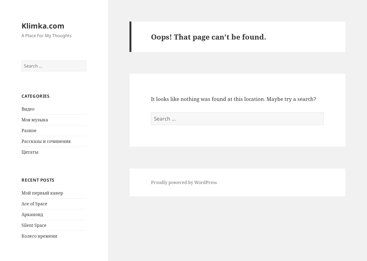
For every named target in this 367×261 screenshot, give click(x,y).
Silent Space (33, 225)
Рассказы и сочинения (46, 141)
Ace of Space (34, 204)
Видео (27, 109)
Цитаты (29, 152)
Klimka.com (42, 26)
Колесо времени (39, 236)
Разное (29, 130)
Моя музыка (34, 120)
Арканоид (32, 214)
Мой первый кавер (42, 193)
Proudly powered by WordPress (184, 182)
